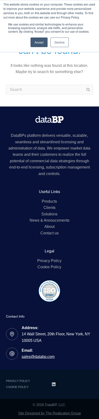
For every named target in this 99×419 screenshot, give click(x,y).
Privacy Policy (49, 261)
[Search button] (88, 89)
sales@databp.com (38, 357)
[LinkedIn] (54, 384)
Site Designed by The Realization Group (49, 413)
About (49, 227)
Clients (49, 208)
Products (49, 201)
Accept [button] (39, 42)
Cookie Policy (49, 267)
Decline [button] (60, 42)
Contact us (49, 233)
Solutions (49, 214)
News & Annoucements (49, 220)
